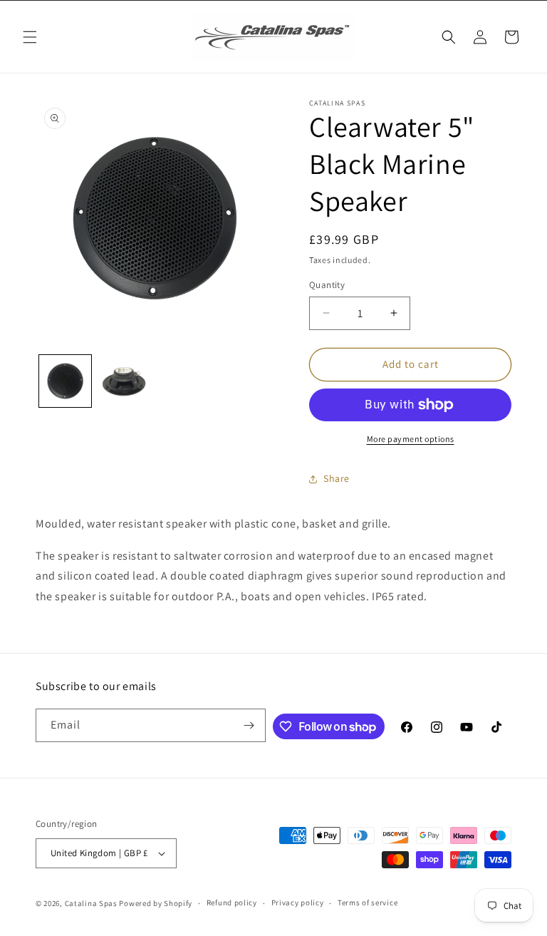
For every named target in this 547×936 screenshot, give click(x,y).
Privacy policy (297, 902)
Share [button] (336, 478)
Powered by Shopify (155, 903)
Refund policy (232, 902)
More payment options (410, 438)
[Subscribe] (249, 725)
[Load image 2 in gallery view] (124, 381)
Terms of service (367, 902)
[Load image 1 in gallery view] (65, 381)
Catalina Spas (91, 903)
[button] (30, 37)
